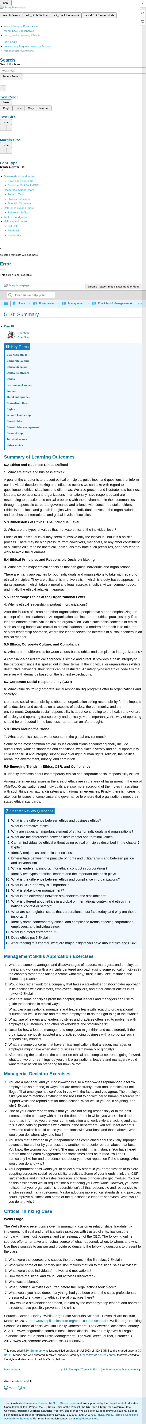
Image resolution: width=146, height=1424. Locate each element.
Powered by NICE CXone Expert (57, 1403)
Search (10, 295)
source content (107, 1355)
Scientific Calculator (19, 203)
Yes (11, 1388)
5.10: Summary (33, 1350)
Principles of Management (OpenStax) (121, 303)
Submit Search (11, 76)
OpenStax (23, 333)
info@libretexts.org (86, 1418)
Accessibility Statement (18, 1418)
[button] (14, 230)
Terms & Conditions (126, 1414)
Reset (6, 102)
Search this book (10, 64)
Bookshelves (46, 303)
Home (21, 303)
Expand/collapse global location (140, 302)
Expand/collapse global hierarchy (8, 303)
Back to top (10, 1369)
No (24, 1388)
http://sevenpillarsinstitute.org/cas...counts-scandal (68, 1321)
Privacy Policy (105, 1414)
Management (76, 303)
